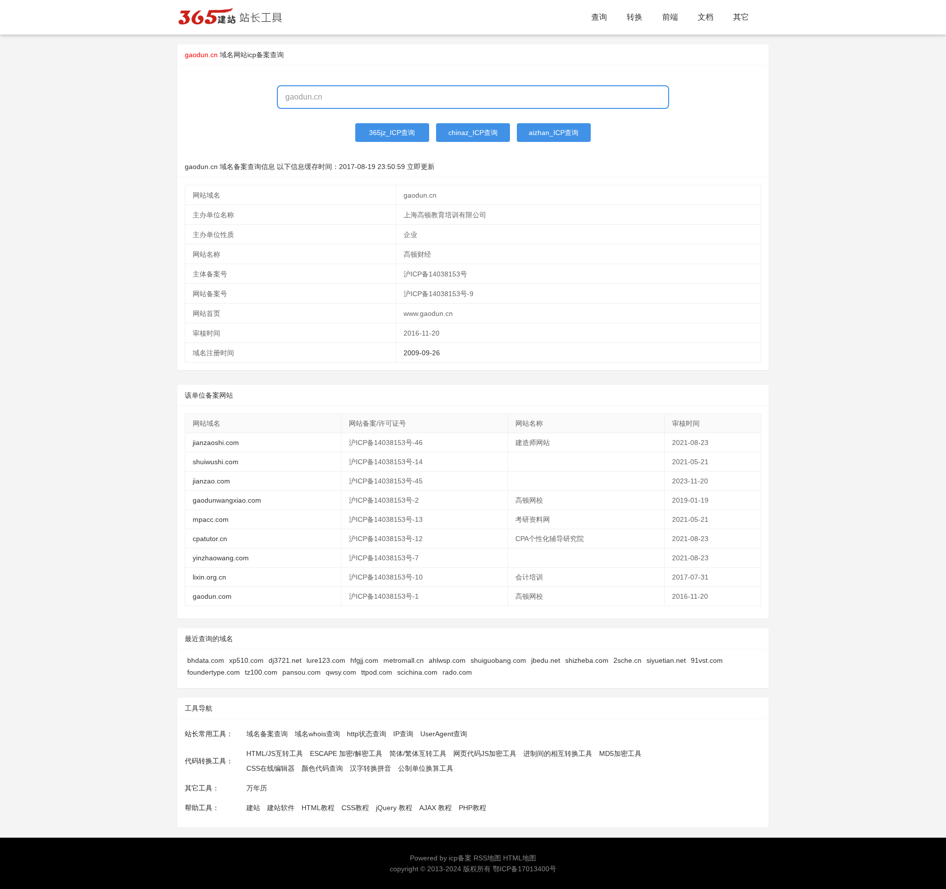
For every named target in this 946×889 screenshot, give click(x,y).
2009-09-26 (422, 353)
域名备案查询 (267, 734)
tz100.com (261, 672)
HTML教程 (318, 808)
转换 (634, 17)
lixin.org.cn (209, 577)
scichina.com (417, 672)
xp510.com (246, 660)
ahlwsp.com (447, 660)
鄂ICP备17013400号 (524, 869)
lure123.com (325, 660)
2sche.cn (627, 660)
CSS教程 (355, 808)
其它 (741, 17)
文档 (705, 17)
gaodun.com (212, 596)
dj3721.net (285, 660)
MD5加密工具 (620, 753)
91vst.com (707, 660)
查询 (599, 17)
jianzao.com (211, 481)
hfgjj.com (364, 660)
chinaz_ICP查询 (473, 133)
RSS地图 (487, 858)
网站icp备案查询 (259, 55)
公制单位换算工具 (425, 768)
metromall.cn (403, 660)
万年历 (256, 788)
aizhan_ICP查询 (553, 133)
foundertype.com (213, 672)
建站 (253, 808)
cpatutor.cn (210, 539)
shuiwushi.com (215, 462)
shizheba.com (586, 660)
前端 (670, 17)
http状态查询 (366, 734)
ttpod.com (376, 672)
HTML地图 (519, 858)
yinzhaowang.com (221, 558)
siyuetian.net (666, 660)
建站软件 (281, 808)
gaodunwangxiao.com (227, 500)
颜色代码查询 (322, 768)
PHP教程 (472, 808)
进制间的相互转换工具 (557, 753)
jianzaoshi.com (216, 442)
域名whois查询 (317, 734)
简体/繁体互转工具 (417, 753)
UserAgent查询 (443, 734)
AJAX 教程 (435, 808)
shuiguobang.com (498, 660)
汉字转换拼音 (370, 768)
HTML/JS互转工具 (274, 753)
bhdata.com (205, 660)
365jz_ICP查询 (392, 133)
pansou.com (301, 672)
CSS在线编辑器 (270, 768)
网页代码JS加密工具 (484, 753)
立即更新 (421, 167)
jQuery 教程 (394, 808)
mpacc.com (211, 519)
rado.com (457, 672)
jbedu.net (545, 660)
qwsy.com (341, 672)
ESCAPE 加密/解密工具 (346, 753)
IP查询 (403, 734)
